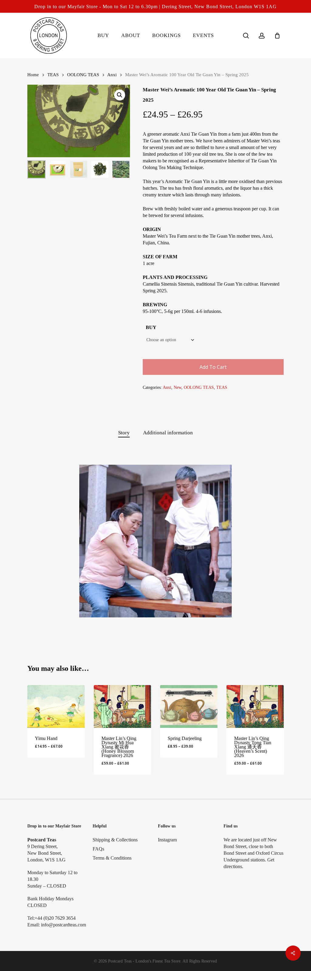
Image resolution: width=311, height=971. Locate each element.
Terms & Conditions (112, 858)
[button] (119, 95)
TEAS (53, 74)
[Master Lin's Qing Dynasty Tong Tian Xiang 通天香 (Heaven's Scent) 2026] (255, 706)
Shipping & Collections (115, 839)
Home (33, 74)
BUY (151, 327)
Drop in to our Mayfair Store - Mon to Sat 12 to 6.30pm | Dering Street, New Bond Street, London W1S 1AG (155, 6)
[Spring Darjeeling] (188, 706)
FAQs (98, 848)
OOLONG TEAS (83, 74)
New (177, 387)
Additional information (168, 433)
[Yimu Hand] (56, 706)
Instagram (167, 839)
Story (124, 433)
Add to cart (213, 367)
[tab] (124, 433)
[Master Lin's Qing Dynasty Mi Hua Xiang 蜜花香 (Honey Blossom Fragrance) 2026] (122, 706)
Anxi (112, 74)
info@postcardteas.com (63, 924)
